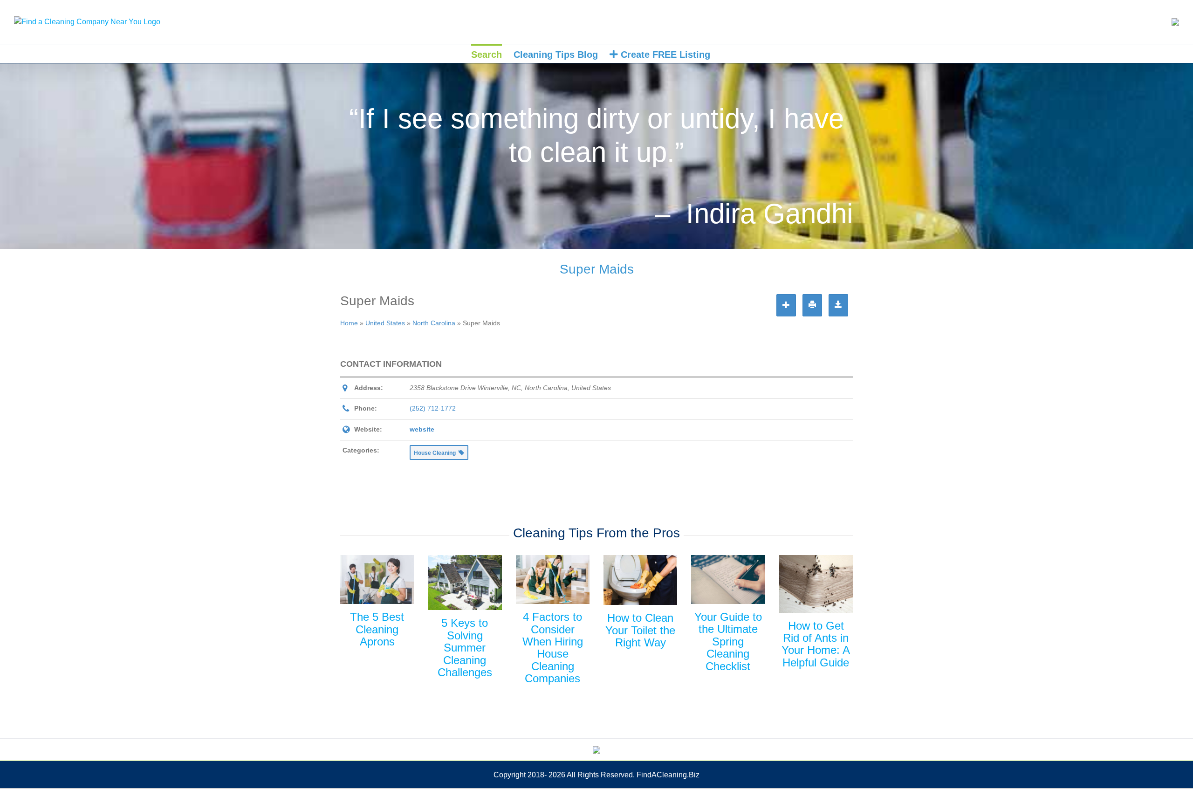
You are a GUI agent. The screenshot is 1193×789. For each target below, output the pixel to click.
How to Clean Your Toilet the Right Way (640, 630)
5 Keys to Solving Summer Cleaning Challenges (465, 648)
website (422, 429)
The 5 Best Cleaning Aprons (377, 629)
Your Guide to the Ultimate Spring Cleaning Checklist (728, 641)
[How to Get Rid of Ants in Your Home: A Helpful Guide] (816, 584)
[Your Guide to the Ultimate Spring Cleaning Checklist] (728, 579)
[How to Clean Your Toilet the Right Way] (640, 580)
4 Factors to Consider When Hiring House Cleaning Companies (552, 648)
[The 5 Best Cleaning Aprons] (377, 579)
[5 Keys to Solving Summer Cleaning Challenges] (464, 583)
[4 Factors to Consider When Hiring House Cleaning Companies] (553, 579)
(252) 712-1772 (433, 408)
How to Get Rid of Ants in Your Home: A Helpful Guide (816, 644)
